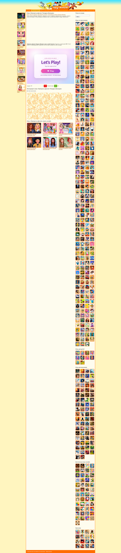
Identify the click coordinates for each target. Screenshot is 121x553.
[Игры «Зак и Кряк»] (92, 121)
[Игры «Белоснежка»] (87, 54)
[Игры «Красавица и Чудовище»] (82, 154)
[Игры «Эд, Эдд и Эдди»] (82, 341)
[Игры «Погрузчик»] (92, 425)
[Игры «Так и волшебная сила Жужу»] (77, 278)
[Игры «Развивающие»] (92, 510)
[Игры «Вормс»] (82, 387)
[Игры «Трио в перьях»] (77, 293)
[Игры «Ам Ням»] (92, 39)
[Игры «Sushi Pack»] (77, 35)
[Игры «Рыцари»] (87, 434)
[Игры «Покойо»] (87, 231)
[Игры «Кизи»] (92, 135)
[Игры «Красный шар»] (82, 491)
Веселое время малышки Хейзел (20, 74)
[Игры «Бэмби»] (87, 63)
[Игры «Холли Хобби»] (77, 321)
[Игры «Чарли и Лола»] (87, 326)
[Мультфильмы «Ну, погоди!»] (77, 547)
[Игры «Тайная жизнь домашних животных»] (92, 274)
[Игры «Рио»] (77, 245)
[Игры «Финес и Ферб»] (87, 307)
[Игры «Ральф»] (87, 235)
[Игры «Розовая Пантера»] (92, 245)
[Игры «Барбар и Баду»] (92, 49)
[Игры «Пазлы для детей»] (77, 505)
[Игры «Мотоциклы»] (82, 415)
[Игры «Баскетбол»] (82, 377)
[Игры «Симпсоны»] (82, 259)
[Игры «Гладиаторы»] (92, 387)
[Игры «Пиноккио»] (82, 221)
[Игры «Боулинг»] (82, 472)
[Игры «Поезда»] (77, 430)
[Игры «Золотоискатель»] (77, 486)
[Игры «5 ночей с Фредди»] (77, 467)
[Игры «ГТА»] (92, 391)
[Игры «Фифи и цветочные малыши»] (92, 307)
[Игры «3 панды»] (82, 25)
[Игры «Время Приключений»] (87, 73)
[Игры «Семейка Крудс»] (77, 259)
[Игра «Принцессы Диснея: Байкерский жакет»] (34, 147)
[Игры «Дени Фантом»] (77, 396)
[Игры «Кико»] (82, 140)
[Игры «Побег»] (87, 425)
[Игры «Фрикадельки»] (92, 312)
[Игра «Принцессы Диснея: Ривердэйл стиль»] (34, 133)
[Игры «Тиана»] (77, 283)
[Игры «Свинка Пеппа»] (87, 255)
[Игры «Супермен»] (77, 444)
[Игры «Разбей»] (87, 510)
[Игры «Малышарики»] (77, 183)
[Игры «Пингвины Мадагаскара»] (77, 221)
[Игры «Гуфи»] (82, 97)
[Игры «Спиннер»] (82, 515)
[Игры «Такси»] (82, 444)
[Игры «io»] (82, 467)
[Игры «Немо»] (87, 202)
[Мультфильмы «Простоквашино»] (82, 547)
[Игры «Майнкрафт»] (77, 496)
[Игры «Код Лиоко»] (87, 406)
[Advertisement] (45, 30)
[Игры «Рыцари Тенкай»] (92, 434)
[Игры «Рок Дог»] (77, 250)
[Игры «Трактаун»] (87, 288)
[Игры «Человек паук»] (87, 453)
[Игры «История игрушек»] (82, 130)
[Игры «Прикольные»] (82, 510)
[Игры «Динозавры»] (82, 396)
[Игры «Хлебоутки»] (92, 317)
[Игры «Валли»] (92, 63)
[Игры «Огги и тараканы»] (77, 211)
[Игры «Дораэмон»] (82, 116)
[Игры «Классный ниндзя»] (77, 145)
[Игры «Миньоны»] (77, 192)
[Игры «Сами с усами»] (77, 255)
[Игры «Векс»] (87, 382)
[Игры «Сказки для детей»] (82, 364)
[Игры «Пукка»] (82, 235)
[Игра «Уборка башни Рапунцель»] (21, 55)
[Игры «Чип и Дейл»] (77, 331)
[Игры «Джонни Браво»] (87, 106)
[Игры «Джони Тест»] (82, 106)
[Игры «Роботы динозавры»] (92, 430)
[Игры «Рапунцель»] (92, 235)
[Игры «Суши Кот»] (77, 274)
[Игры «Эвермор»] (77, 341)
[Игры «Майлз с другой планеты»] (92, 173)
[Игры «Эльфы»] (92, 341)
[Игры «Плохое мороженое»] (92, 505)
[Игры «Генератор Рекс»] (87, 387)
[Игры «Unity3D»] (77, 372)
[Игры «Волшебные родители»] (92, 68)
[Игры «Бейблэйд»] (87, 377)
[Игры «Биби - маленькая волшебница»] (77, 59)
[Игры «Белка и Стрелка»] (82, 54)
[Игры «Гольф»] (87, 476)
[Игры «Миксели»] (92, 188)
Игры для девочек (36, 10)
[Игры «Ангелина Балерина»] (82, 44)
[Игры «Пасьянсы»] (82, 505)
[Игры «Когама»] (92, 486)
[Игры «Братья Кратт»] (77, 63)
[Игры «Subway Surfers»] (92, 30)
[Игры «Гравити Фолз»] (82, 92)
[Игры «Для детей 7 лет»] (87, 359)
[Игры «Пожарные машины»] (82, 430)
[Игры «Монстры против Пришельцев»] (87, 197)
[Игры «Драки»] (87, 396)
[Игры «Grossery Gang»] (87, 30)
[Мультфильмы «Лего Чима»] (77, 542)
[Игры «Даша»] (92, 97)
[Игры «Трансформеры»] (82, 449)
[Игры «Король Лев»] (92, 145)
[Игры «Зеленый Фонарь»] (87, 401)
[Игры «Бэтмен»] (82, 382)
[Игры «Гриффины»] (87, 92)
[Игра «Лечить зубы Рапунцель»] (21, 36)
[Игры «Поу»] (92, 231)
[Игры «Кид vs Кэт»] (87, 135)
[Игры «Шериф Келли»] (92, 331)
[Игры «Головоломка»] (92, 87)
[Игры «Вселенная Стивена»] (77, 78)
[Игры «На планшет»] (82, 496)
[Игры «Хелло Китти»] (87, 317)
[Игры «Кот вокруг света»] (77, 491)
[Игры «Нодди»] (92, 202)
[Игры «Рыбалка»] (82, 434)
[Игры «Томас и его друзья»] (77, 288)
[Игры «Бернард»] (92, 54)
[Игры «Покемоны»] (82, 231)
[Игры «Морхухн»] (92, 197)
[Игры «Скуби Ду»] (87, 259)
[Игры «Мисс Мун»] (82, 192)
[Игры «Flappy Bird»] (82, 30)
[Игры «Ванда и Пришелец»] (77, 68)
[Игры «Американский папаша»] (77, 44)
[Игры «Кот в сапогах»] (87, 149)
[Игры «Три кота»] (92, 288)
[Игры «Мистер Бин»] (87, 192)
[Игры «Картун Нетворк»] (82, 486)
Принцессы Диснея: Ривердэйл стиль (31, 135)
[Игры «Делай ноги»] (82, 102)
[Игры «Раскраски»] (77, 515)
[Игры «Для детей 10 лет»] (77, 354)
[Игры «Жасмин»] (82, 121)
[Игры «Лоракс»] (87, 168)
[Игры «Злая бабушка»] (87, 125)
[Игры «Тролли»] (82, 293)
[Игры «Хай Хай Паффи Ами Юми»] (82, 317)
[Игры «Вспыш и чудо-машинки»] (82, 78)
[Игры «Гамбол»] (92, 78)
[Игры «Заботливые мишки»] (87, 121)
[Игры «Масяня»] (87, 183)
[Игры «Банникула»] (82, 49)
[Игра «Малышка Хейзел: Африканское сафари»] (21, 18)
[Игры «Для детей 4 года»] (92, 354)
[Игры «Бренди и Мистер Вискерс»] (82, 63)
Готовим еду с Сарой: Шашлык (20, 83)
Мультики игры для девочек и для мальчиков (36, 551)
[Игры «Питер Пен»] (87, 221)
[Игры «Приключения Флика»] (77, 235)
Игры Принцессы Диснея (42, 14)
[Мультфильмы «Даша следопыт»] (82, 538)
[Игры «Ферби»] (92, 302)
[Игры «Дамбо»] (87, 97)
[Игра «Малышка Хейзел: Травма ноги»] (21, 28)
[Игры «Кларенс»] (92, 140)
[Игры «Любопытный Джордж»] (82, 173)
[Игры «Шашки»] (77, 524)
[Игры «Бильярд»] (77, 472)
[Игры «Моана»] (92, 192)
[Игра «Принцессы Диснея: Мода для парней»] (66, 133)
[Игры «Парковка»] (92, 420)
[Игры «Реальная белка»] (87, 240)
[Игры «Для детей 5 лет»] (77, 359)
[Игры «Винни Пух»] (87, 68)
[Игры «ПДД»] (87, 505)
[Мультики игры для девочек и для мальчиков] (60, 9)
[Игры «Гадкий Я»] (87, 78)
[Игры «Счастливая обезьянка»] (82, 274)
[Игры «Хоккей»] (77, 453)
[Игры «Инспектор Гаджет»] (77, 130)
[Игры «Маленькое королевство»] (87, 178)
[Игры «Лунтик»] (77, 173)
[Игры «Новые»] (82, 500)
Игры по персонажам (45, 10)
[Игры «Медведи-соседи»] (82, 188)
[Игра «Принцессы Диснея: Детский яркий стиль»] (50, 133)
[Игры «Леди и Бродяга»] (82, 164)
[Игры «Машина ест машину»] (82, 410)
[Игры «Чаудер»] (92, 326)
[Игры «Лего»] (92, 406)
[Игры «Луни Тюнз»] (92, 168)
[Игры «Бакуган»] (77, 377)
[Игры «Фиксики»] (82, 307)
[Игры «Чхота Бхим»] (87, 331)
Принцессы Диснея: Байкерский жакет (31, 149)
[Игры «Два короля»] (77, 102)
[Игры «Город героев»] (77, 92)
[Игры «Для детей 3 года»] (87, 354)
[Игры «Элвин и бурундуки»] (87, 341)
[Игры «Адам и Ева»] (87, 35)
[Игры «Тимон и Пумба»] (87, 283)
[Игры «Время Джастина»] (82, 73)
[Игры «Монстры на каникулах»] (82, 197)
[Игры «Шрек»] (87, 336)
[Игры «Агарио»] (87, 467)
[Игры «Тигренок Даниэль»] (82, 283)
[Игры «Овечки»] (92, 500)
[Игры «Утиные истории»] (77, 302)
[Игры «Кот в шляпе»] (92, 149)
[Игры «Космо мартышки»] (82, 149)
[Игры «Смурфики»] (77, 264)
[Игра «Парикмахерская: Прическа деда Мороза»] (21, 45)
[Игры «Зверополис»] (82, 125)
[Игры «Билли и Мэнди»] (82, 59)
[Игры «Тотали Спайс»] (82, 288)
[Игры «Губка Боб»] (92, 92)
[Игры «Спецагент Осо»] (77, 269)
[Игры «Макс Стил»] (77, 410)
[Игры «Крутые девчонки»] (77, 159)
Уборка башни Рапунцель (19, 57)
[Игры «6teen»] (87, 25)
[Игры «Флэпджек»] (82, 312)
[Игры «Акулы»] (92, 372)
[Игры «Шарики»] (87, 519)
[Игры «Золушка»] (92, 125)
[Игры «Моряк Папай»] (77, 202)
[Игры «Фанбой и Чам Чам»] (82, 302)
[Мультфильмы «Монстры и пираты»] (92, 542)
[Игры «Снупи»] (82, 264)
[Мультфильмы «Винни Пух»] (92, 533)
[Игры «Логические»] (87, 491)
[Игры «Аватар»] (82, 372)
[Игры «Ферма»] (77, 519)
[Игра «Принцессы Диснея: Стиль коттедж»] (66, 147)
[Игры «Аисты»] (92, 35)
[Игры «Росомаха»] (77, 434)
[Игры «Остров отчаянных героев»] (92, 211)
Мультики (83, 10)
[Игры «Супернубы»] (87, 269)
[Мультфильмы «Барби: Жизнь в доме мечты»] (77, 533)
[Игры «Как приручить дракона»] (87, 130)
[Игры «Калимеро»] (92, 130)
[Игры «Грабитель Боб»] (92, 476)
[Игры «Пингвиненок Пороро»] (92, 216)
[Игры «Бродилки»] (87, 472)
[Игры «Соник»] (92, 264)
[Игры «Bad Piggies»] (77, 30)
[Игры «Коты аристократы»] (77, 154)
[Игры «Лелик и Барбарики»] (92, 164)
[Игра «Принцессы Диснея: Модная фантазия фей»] (50, 147)
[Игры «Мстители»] (87, 415)
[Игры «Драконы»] (92, 396)
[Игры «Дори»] (87, 116)
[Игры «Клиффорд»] (82, 145)
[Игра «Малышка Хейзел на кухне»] (21, 64)
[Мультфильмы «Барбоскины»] (82, 533)
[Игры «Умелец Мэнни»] (87, 298)
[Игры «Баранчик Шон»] (87, 49)
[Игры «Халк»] (92, 449)
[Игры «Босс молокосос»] (92, 59)
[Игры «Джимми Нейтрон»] (77, 106)
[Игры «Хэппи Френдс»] (77, 326)
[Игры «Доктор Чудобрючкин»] (87, 111)
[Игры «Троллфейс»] (87, 293)
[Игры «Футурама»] (77, 317)
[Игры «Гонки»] (82, 391)
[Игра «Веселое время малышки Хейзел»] (21, 72)
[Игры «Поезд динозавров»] (92, 226)
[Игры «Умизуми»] (92, 298)
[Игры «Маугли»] (92, 183)
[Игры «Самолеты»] (77, 439)
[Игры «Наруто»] (77, 420)
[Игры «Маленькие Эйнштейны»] (82, 178)
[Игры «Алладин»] (82, 39)
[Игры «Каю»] (82, 135)
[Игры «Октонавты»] (87, 211)
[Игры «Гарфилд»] (87, 82)
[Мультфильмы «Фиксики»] (92, 547)
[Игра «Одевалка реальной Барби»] (21, 90)
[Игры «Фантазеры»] (87, 302)
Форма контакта (49, 551)
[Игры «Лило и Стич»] (82, 168)
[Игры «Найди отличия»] (92, 496)
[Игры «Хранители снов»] (92, 321)
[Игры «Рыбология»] (82, 250)
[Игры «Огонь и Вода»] (82, 211)
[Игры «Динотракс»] (77, 111)
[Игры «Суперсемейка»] (92, 269)
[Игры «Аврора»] (82, 35)
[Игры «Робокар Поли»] (82, 245)
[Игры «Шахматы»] (92, 519)
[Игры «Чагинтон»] (82, 326)
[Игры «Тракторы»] (77, 449)
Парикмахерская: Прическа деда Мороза (20, 47)
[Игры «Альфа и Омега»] (87, 39)
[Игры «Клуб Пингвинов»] (87, 145)
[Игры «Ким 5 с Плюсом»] (87, 140)
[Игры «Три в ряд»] (92, 515)
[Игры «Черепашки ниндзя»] (92, 453)
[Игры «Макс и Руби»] (77, 178)
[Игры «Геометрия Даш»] (77, 476)
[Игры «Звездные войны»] (82, 401)
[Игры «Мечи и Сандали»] (87, 410)
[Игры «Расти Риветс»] (77, 240)
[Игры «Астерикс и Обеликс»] (77, 49)
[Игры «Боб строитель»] (87, 59)
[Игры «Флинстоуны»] (77, 312)
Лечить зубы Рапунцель (19, 38)
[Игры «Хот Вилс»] (82, 453)
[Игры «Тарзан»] (82, 278)
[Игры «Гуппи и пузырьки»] (77, 97)
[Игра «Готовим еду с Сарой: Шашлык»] (21, 81)
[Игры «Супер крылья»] (82, 269)
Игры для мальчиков (63, 10)
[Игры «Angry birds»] (92, 25)
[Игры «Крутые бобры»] (92, 154)
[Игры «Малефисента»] (92, 178)
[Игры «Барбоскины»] (77, 54)
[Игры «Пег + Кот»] (77, 216)
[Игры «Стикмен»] (87, 439)
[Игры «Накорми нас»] (92, 415)
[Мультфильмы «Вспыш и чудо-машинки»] (77, 538)
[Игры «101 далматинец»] (77, 25)
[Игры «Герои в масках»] (82, 87)
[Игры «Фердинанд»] (77, 307)
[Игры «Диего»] (92, 106)
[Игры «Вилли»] (92, 382)
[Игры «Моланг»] (77, 197)
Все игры (28, 10)
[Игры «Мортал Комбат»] (77, 415)
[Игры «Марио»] (82, 183)
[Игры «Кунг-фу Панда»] (87, 159)
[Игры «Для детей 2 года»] (82, 354)
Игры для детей (54, 10)
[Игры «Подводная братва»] (77, 226)
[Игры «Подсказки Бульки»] (87, 226)
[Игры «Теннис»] (87, 515)
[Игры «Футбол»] (87, 449)
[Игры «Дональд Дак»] (77, 116)
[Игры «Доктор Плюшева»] (82, 111)
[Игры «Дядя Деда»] (77, 121)
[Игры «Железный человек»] (77, 401)
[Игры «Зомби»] (92, 401)
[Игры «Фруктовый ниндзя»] (82, 519)
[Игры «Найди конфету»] (87, 496)
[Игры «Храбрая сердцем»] (87, 321)
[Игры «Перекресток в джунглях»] (82, 216)
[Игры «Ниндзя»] (82, 420)
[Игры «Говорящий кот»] (87, 87)
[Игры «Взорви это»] (92, 472)
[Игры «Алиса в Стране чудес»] (77, 39)
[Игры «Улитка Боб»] (82, 298)
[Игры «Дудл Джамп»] (92, 481)
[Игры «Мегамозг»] (77, 188)
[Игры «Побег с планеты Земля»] (92, 221)
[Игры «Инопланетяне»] (77, 406)
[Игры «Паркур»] (77, 425)
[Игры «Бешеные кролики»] (77, 382)
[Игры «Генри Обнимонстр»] (92, 82)
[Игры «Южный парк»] (82, 345)
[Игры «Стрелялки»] (92, 439)
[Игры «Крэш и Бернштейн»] (82, 159)
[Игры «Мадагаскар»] (87, 173)
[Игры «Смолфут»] (92, 259)
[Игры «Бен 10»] (92, 377)
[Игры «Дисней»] (87, 481)
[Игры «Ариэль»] (92, 44)
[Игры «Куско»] (92, 159)
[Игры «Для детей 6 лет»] (82, 359)
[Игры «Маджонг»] (92, 491)
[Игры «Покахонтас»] (77, 231)
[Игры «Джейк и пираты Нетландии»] (87, 102)
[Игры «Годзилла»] (77, 391)
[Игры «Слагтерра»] (82, 439)
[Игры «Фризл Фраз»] (87, 312)
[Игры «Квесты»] (87, 486)
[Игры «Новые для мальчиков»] (87, 420)
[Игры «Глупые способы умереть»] (82, 476)
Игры (28, 14)
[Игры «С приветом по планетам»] (92, 250)
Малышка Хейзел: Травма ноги (20, 30)
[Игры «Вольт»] (77, 73)
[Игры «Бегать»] (92, 467)
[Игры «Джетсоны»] (92, 102)
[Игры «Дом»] (92, 111)
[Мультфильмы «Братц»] (87, 533)
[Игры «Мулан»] (82, 202)
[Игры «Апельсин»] (87, 44)
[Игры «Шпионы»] (77, 458)
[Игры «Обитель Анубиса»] (87, 207)
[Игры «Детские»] (82, 481)
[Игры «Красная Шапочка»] (87, 154)
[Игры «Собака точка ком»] (87, 264)
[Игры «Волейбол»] (77, 387)
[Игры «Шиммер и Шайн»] (77, 336)
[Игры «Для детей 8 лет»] (92, 359)
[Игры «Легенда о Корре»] (77, 164)
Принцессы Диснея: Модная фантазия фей (49, 149)
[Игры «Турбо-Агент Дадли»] (77, 298)
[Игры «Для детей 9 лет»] (77, 364)
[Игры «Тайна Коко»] (87, 274)
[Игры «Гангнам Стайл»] (77, 82)
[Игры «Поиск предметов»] (77, 510)
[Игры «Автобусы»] (87, 372)
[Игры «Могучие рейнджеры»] (92, 410)
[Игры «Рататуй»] (82, 240)
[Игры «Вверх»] (82, 68)
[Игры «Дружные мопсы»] (92, 116)
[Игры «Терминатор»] (92, 444)
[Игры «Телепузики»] (92, 278)
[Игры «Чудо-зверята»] (82, 331)
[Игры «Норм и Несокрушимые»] (77, 207)
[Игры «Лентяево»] (77, 168)
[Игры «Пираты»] (82, 425)
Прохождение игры (90, 10)
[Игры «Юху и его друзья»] (87, 345)
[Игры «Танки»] (87, 444)
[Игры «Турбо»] (92, 293)
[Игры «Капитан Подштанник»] (77, 135)
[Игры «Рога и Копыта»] (87, 245)
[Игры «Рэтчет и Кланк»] (87, 250)
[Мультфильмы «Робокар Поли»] (87, 547)
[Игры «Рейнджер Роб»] (92, 240)
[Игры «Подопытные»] (82, 226)
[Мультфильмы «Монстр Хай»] (87, 542)
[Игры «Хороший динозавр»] (82, 321)
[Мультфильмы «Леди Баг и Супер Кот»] (82, 542)
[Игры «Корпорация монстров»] (77, 149)
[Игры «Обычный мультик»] (92, 207)
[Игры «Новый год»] (87, 500)
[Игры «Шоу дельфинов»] (82, 336)
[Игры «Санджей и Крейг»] (82, 255)
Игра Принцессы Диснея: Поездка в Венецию (56, 14)
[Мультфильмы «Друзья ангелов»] (87, 538)
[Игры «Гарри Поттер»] (82, 82)
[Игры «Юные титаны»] (82, 458)
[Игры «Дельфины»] (77, 481)
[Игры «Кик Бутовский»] (77, 140)
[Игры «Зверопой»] (77, 125)
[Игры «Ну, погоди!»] (82, 207)
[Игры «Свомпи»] (92, 255)
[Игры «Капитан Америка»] (82, 406)
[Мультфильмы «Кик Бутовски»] (92, 538)
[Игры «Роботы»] (87, 430)
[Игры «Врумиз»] (92, 73)
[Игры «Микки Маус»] (87, 188)
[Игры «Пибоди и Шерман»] (87, 216)
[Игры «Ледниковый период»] (87, 164)
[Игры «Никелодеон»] (77, 500)
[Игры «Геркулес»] (77, 87)
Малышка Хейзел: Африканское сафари (20, 20)
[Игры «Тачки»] (87, 278)
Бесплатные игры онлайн (74, 10)
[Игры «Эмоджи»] (77, 345)
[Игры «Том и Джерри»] (92, 283)
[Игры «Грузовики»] (87, 391)
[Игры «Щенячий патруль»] (92, 336)
